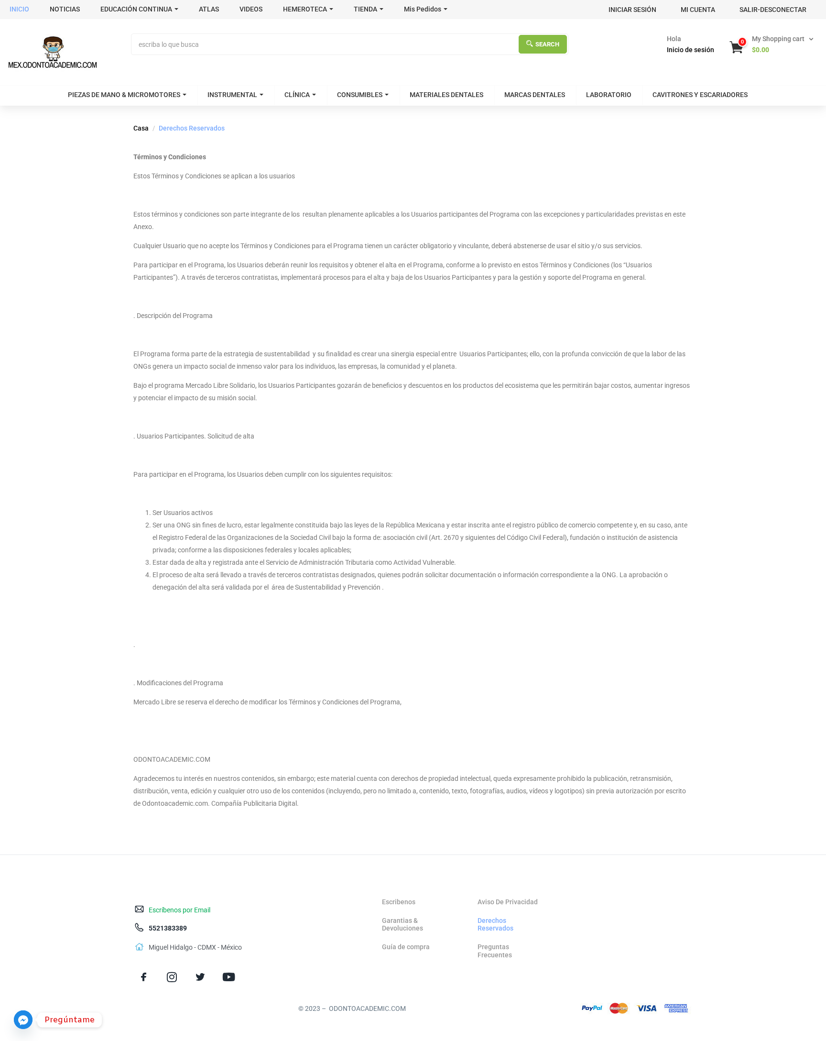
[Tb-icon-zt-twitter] (200, 977)
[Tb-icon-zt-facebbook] (143, 977)
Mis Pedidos (422, 9)
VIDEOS (250, 9)
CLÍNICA (297, 95)
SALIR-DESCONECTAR (772, 9)
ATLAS (209, 9)
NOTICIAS (65, 9)
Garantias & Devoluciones (402, 924)
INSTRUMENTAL (232, 95)
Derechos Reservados (495, 924)
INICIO (19, 9)
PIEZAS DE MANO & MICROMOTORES (124, 95)
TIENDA (365, 9)
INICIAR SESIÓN (632, 9)
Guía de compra (406, 947)
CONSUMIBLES (359, 95)
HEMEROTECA (305, 9)
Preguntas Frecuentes (495, 951)
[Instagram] (172, 977)
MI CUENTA (698, 9)
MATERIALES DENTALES (446, 95)
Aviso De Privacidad (508, 902)
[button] (772, 44)
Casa (141, 128)
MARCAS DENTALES (534, 95)
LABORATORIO (608, 95)
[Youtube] (228, 977)
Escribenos (398, 902)
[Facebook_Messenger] (23, 1019)
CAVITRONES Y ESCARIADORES (700, 95)
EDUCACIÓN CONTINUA (136, 9)
